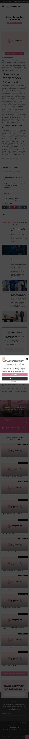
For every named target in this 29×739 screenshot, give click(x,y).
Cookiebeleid (14, 381)
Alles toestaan (14, 374)
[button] (26, 359)
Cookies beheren (14, 378)
